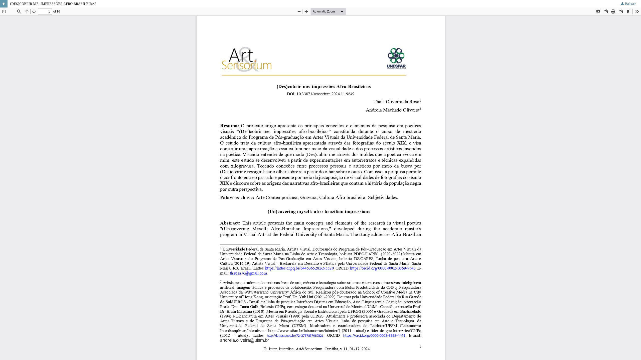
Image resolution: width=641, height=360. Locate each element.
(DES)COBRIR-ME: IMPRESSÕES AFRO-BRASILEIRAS (53, 3)
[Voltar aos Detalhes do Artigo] (4, 4)
